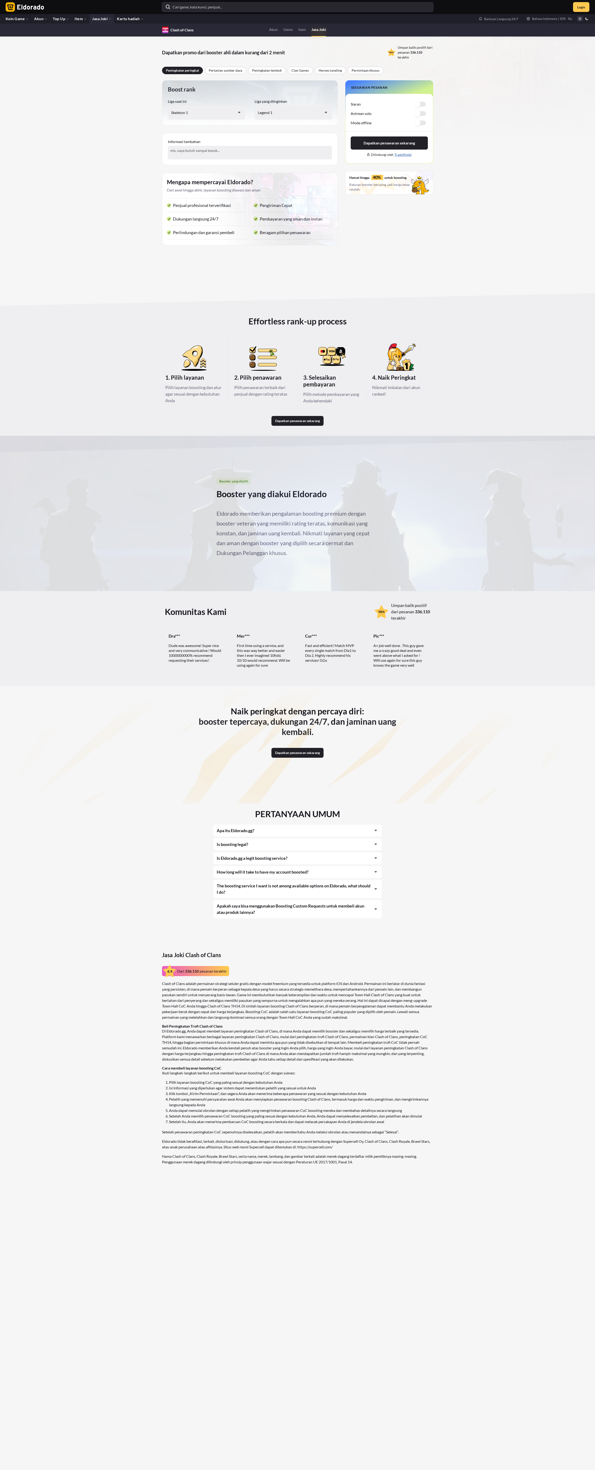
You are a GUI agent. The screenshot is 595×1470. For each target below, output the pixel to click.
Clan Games (300, 70)
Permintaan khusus (365, 70)
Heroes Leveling (330, 70)
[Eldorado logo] (23, 7)
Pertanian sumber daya (225, 70)
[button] (498, 18)
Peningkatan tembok (267, 70)
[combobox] (206, 113)
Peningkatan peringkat (182, 70)
